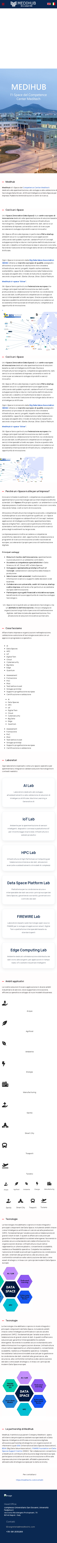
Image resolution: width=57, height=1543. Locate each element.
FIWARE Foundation (40, 1448)
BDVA (4, 1448)
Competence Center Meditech (36, 187)
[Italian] (53, 4)
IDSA (18, 1445)
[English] (49, 4)
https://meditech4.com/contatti (29, 1480)
